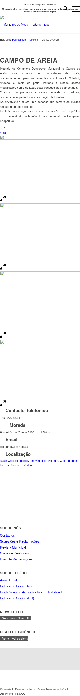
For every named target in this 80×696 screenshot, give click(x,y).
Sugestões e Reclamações (19, 541)
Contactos (7, 535)
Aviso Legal (8, 580)
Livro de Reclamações (16, 559)
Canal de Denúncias (14, 553)
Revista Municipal (13, 547)
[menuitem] (63, 9)
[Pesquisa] (63, 9)
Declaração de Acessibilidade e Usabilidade (31, 592)
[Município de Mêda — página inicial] (32, 24)
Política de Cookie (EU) (17, 598)
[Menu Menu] (74, 9)
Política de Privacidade (16, 586)
